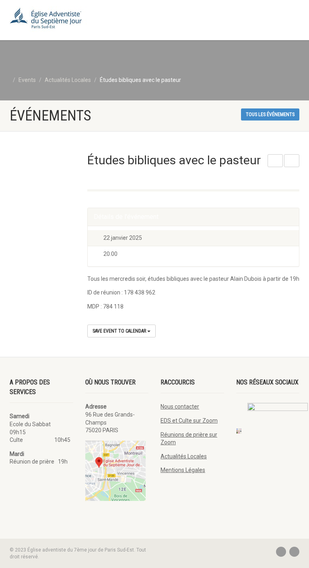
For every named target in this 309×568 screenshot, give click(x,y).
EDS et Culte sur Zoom (189, 420)
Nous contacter (180, 406)
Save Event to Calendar (120, 331)
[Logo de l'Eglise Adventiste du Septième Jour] (79, 20)
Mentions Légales (183, 470)
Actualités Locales (184, 456)
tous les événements (270, 114)
